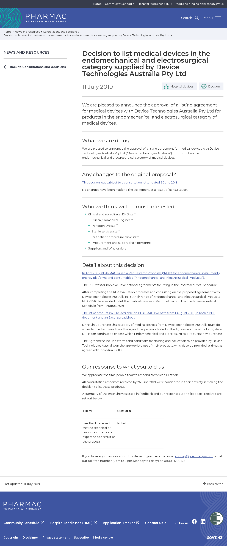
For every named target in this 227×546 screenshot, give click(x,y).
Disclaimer (30, 537)
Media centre (103, 537)
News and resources (27, 52)
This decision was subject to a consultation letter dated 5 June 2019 (130, 182)
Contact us (154, 523)
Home (97, 4)
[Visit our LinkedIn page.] (203, 521)
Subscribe (81, 537)
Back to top (215, 484)
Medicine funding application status (199, 4)
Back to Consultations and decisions (38, 67)
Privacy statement (56, 537)
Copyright (11, 537)
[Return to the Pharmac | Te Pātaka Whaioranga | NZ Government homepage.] (22, 505)
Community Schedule (119, 4)
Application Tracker (119, 523)
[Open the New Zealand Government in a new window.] (214, 538)
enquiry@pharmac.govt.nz (194, 456)
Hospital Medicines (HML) (155, 4)
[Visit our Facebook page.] (194, 521)
